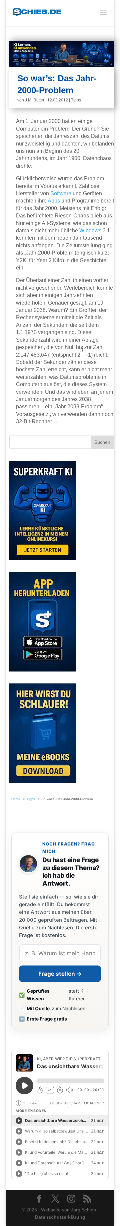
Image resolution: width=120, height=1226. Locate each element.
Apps (54, 201)
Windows (90, 230)
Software (60, 193)
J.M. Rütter (34, 100)
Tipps (76, 100)
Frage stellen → (60, 973)
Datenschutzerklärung (60, 1217)
